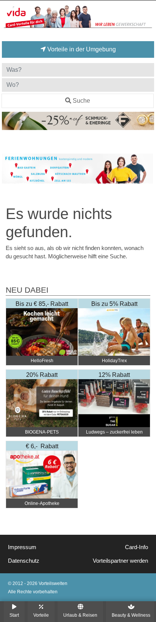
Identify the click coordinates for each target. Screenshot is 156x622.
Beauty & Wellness (131, 615)
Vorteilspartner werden (120, 561)
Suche (81, 100)
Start (14, 615)
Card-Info (136, 547)
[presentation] (9, 169)
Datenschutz (23, 561)
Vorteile (41, 615)
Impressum (22, 547)
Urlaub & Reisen (80, 615)
